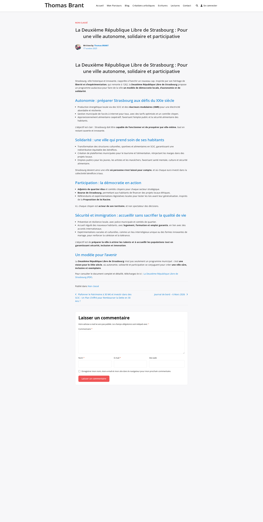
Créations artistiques (144, 5)
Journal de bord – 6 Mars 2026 (169, 294)
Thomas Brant (64, 5)
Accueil (100, 5)
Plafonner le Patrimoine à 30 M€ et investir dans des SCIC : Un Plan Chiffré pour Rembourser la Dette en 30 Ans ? (103, 298)
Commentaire (85, 329)
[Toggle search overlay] (197, 5)
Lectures (175, 5)
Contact (187, 5)
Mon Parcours (114, 5)
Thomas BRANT (101, 45)
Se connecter (210, 5)
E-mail (117, 358)
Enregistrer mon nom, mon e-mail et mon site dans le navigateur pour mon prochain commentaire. (126, 371)
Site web (153, 358)
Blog (127, 5)
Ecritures (163, 5)
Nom (81, 358)
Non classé (81, 22)
